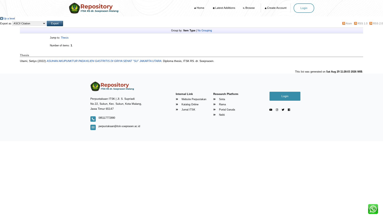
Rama (222, 104)
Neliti (221, 114)
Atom (349, 23)
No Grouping (204, 30)
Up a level (9, 18)
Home (200, 7)
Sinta (221, 99)
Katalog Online (189, 104)
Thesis (65, 37)
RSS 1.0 (362, 23)
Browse (250, 7)
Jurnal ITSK (188, 109)
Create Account (276, 7)
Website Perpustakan (193, 99)
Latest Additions (224, 7)
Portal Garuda (226, 109)
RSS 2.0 (378, 23)
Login (303, 8)
